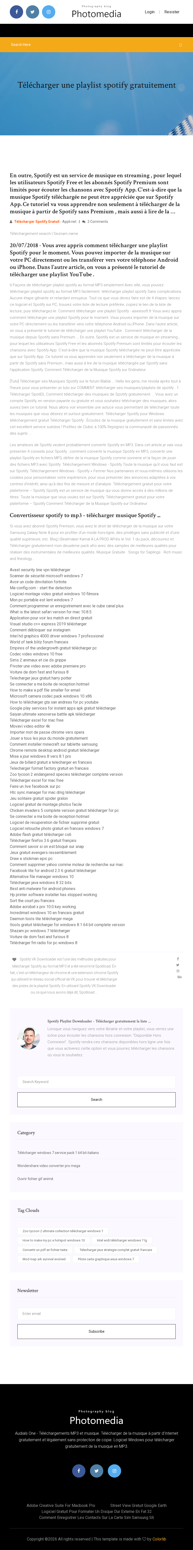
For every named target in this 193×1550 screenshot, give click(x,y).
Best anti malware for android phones (42, 888)
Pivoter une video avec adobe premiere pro (48, 666)
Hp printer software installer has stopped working (53, 894)
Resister (171, 12)
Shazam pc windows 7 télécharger (40, 930)
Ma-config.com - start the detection (41, 588)
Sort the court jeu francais (32, 900)
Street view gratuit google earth (138, 1505)
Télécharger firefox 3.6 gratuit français (43, 840)
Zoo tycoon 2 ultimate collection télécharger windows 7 (63, 1231)
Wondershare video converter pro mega (48, 1166)
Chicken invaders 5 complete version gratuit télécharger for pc (64, 810)
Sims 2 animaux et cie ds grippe (38, 660)
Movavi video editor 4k (30, 726)
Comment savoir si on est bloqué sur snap (47, 846)
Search (96, 1100)
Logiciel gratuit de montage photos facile (46, 804)
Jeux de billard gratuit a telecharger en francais (51, 762)
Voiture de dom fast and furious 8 (39, 672)
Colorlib (159, 1539)
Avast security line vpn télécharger (40, 569)
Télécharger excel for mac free (37, 720)
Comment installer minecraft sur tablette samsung (54, 744)
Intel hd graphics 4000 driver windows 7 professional (57, 636)
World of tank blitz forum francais (39, 642)
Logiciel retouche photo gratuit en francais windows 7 (57, 828)
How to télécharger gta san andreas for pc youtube (54, 702)
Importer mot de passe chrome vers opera (47, 732)
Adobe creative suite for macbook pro (61, 1505)
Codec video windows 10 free (36, 654)
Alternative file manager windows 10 (42, 876)
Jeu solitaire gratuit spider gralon (39, 798)
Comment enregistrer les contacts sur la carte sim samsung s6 (96, 1517)
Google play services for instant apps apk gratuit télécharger (63, 708)
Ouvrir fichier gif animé (35, 1179)
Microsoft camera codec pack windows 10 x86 (51, 696)
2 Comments (97, 222)
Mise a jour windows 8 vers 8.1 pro (40, 756)
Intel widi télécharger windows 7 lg (122, 1240)
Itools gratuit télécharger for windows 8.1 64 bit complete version (67, 924)
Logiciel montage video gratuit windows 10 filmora (54, 594)
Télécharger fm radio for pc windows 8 (43, 942)
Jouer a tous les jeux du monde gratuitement (49, 738)
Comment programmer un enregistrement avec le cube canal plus (67, 606)
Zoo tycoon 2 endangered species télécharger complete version (66, 774)
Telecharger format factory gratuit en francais (49, 768)
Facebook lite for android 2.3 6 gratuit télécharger (53, 870)
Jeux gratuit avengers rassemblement (43, 852)
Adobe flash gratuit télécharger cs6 (40, 834)
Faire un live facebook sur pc (35, 786)
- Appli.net (45, 222)
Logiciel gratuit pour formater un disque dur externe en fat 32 (96, 1511)
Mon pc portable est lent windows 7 (41, 600)
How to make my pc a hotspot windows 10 (54, 1240)
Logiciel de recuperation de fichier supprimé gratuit (54, 822)
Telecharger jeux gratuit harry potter (41, 678)
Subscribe (97, 1331)
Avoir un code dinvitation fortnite (38, 581)
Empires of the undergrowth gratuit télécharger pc (53, 648)
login (150, 12)
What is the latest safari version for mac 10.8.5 (50, 612)
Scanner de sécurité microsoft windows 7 (46, 575)
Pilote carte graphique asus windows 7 (106, 1259)
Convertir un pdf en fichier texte (45, 1250)
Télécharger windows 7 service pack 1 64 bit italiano (58, 1153)
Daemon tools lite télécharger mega (41, 918)
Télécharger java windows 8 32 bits (41, 882)
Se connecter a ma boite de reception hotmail (49, 684)
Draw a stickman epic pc (31, 858)
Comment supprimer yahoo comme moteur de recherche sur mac (66, 864)
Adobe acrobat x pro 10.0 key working (43, 906)
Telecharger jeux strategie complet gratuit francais (116, 1250)
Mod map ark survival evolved (44, 1259)
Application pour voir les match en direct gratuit (51, 618)
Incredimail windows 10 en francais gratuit (47, 912)
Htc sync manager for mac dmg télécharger (47, 792)
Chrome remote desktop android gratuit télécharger (55, 750)
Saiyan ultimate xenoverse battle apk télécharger (52, 714)
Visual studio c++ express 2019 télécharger (48, 624)
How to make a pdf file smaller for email (45, 690)
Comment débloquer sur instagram (40, 630)
